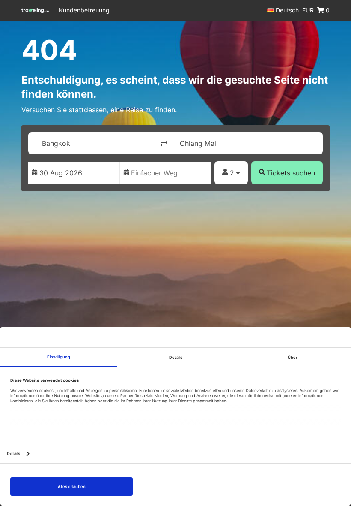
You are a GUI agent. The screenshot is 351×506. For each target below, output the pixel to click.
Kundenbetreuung (84, 10)
